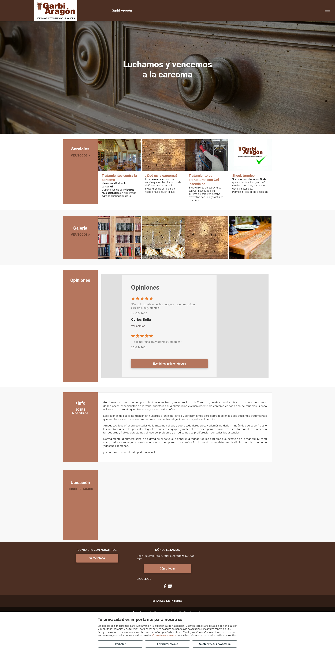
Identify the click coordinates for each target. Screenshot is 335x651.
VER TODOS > (80, 155)
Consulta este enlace (164, 635)
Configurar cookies (167, 644)
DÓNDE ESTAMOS (80, 489)
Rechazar (120, 644)
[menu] (327, 10)
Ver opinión (138, 326)
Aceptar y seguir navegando (214, 644)
